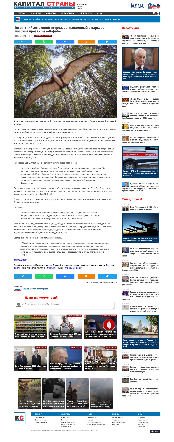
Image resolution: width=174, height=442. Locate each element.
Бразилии (58, 19)
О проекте (141, 418)
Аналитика (36, 13)
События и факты (41, 420)
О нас (99, 13)
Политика (64, 420)
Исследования (66, 427)
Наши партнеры (143, 422)
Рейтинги (115, 424)
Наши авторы (142, 420)
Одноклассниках (73, 268)
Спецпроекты (86, 13)
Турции (83, 19)
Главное (22, 13)
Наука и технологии (39, 316)
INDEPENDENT (20, 260)
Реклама (141, 424)
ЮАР (66, 19)
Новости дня (130, 28)
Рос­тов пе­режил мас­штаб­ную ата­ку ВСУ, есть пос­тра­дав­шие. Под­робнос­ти (140, 239)
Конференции (91, 418)
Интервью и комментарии (96, 424)
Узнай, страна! (67, 13)
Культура (90, 420)
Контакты (141, 427)
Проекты (115, 414)
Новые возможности (68, 424)
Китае (50, 19)
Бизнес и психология (94, 422)
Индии (44, 19)
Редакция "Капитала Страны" (36, 289)
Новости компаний (119, 422)
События (38, 414)
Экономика (65, 418)
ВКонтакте (51, 268)
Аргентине (73, 19)
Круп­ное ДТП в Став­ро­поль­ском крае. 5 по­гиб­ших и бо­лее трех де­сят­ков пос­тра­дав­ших (140, 173)
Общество (51, 13)
